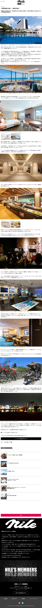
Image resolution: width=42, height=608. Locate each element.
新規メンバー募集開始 (21, 584)
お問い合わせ (14, 598)
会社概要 (5, 598)
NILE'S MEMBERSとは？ (21, 593)
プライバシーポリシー (33, 598)
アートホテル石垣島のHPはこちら (21, 438)
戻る (21, 515)
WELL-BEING (2, 6)
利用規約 (23, 598)
